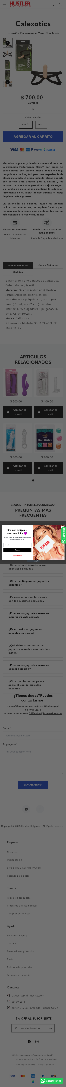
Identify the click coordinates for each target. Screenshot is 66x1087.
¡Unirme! (17, 550)
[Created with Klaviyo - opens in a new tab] (33, 561)
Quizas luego (17, 555)
